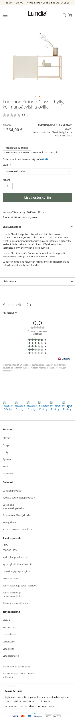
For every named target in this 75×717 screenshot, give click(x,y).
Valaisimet (8, 473)
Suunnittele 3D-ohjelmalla (17, 515)
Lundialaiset (9, 634)
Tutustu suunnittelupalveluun (19, 497)
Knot (5, 466)
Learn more (48, 706)
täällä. (45, 159)
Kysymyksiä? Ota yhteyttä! (17, 564)
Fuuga (6, 445)
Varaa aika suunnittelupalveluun (14, 506)
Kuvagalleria (9, 522)
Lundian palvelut (12, 490)
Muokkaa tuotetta (17, 147)
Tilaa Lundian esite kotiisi (16, 666)
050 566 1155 (10, 550)
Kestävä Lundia (11, 627)
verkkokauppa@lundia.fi (16, 557)
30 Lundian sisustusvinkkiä (17, 529)
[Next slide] (68, 408)
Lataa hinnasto (11, 655)
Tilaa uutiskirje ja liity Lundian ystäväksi (18, 675)
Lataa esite (8, 648)
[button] (36, 96)
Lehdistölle (9, 641)
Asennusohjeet (11, 578)
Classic (6, 438)
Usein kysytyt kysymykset (17, 571)
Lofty (5, 452)
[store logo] (37, 13)
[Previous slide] (7, 408)
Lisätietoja (9, 281)
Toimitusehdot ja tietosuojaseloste (12, 594)
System (7, 459)
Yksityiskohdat (12, 226)
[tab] (37, 227)
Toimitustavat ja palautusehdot (20, 585)
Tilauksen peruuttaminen (16, 603)
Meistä (6, 620)
